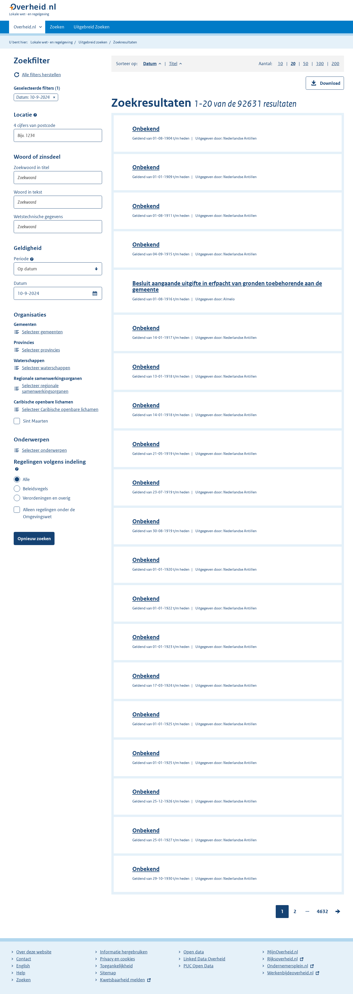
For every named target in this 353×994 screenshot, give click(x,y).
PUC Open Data (198, 966)
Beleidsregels (35, 489)
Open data (193, 952)
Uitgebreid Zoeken (92, 27)
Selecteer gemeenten (42, 332)
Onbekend (145, 128)
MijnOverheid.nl (282, 952)
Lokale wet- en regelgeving (51, 42)
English (23, 966)
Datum (20, 283)
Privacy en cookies (117, 959)
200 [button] (335, 63)
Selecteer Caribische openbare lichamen (60, 409)
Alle (26, 479)
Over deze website (33, 952)
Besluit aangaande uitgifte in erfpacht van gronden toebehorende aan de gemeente (227, 286)
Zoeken (57, 27)
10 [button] (280, 63)
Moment (31, 259)
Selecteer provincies (41, 350)
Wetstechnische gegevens (38, 216)
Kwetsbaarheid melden (122, 980)
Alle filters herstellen (41, 75)
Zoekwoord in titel (31, 167)
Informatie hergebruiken (124, 952)
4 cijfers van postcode (34, 125)
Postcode (35, 115)
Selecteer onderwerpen (44, 450)
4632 (322, 912)
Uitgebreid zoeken (93, 42)
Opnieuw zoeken (34, 538)
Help (20, 973)
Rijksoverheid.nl (282, 959)
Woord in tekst (28, 192)
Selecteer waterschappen (46, 368)
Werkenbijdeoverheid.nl (290, 973)
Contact (23, 959)
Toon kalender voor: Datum (95, 293)
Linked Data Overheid (204, 959)
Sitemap (108, 973)
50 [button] (305, 63)
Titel (175, 63)
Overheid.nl (25, 28)
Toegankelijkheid (116, 966)
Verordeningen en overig (46, 498)
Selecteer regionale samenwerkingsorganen (45, 388)
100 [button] (320, 63)
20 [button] (293, 63)
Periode (21, 258)
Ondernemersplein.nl (287, 966)
